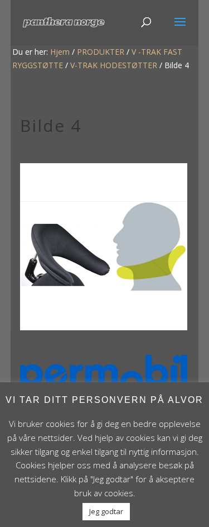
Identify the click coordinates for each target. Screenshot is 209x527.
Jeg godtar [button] (106, 511)
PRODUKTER (100, 51)
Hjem (60, 51)
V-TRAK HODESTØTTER (113, 65)
